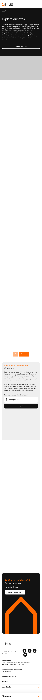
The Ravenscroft (11, 287)
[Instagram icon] (30, 651)
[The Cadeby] (21, 317)
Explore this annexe (11, 121)
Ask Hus (5, 682)
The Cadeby (9, 332)
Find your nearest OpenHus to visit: (16, 395)
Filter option (6, 696)
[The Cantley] (21, 185)
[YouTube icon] (25, 655)
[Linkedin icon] (34, 651)
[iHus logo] (7, 4)
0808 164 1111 (6, 672)
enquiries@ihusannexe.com (12, 670)
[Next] (26, 354)
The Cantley (9, 199)
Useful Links (6, 687)
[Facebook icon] (24, 651)
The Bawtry (9, 111)
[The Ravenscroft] (21, 273)
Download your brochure (13, 125)
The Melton (9, 243)
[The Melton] (21, 229)
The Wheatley (10, 155)
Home (3, 11)
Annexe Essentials (9, 677)
